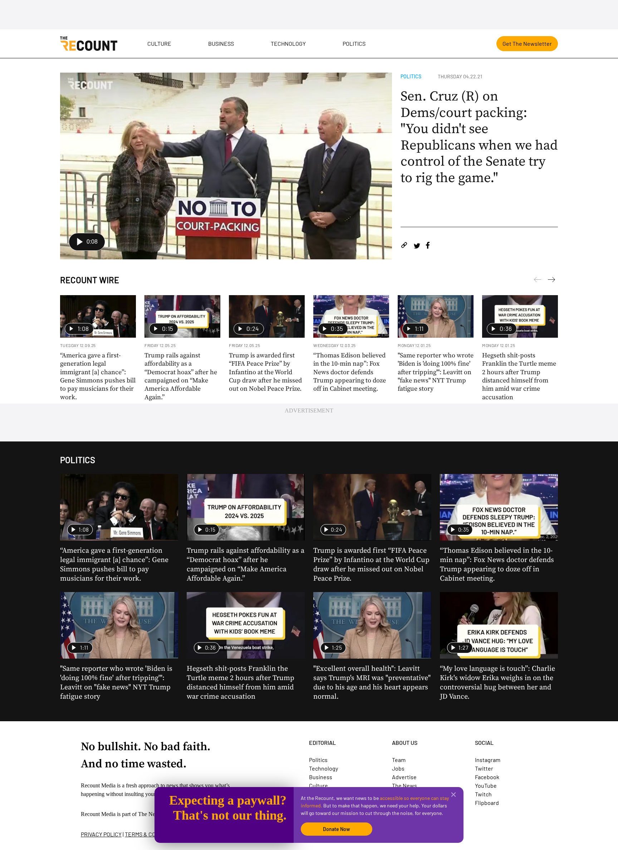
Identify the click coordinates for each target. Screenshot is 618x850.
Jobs (398, 768)
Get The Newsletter (527, 43)
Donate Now (336, 829)
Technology (288, 43)
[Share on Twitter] (416, 246)
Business (221, 43)
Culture (159, 43)
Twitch (483, 794)
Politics (354, 43)
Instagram (487, 759)
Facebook (487, 776)
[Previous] (551, 281)
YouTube (486, 785)
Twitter (484, 768)
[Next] (537, 281)
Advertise (404, 776)
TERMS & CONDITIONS (152, 834)
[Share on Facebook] (428, 246)
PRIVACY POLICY (101, 834)
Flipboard (487, 802)
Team (399, 759)
